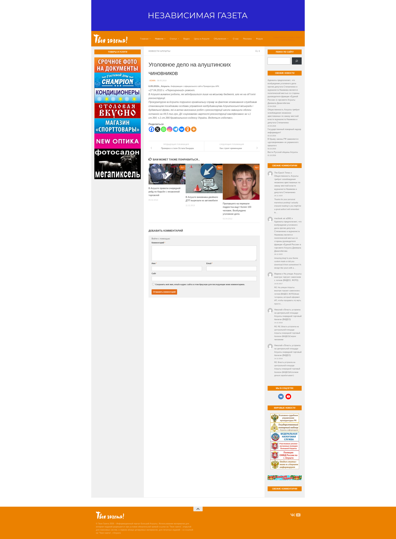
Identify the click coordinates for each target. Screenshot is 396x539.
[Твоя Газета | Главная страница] (110, 38)
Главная (144, 38)
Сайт (154, 273)
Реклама (247, 38)
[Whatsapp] (163, 129)
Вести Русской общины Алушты (283, 152)
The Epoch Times (282, 173)
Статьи (173, 38)
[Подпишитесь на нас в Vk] (292, 515)
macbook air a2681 (282, 218)
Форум (259, 38)
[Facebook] (151, 129)
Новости (159, 38)
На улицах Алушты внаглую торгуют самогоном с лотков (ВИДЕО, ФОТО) (287, 277)
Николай (278, 309)
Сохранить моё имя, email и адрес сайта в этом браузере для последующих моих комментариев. (200, 284)
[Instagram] (169, 129)
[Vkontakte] (181, 129)
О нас (236, 38)
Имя (154, 263)
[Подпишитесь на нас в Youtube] (298, 515)
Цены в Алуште (201, 38)
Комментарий (158, 243)
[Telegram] (175, 129)
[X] (157, 129)
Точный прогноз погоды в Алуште (287, 37)
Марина (277, 274)
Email (209, 263)
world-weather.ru (288, 40)
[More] (193, 129)
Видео (186, 38)
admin (152, 81)
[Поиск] (297, 61)
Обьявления (220, 38)
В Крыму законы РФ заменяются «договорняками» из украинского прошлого (283, 142)
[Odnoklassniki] (187, 129)
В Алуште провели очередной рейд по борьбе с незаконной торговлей (164, 191)
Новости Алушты (159, 51)
